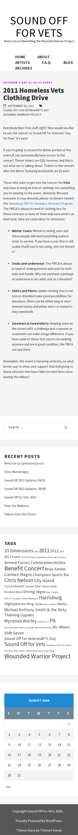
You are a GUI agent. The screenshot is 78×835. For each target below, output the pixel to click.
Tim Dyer (8, 650)
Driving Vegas (34, 591)
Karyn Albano (50, 604)
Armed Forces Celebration (28, 562)
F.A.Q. (47, 62)
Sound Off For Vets (39, 26)
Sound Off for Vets (24, 644)
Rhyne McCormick (43, 627)
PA (53, 620)
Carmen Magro (18, 574)
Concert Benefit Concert (19, 586)
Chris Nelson (18, 580)
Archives (23, 68)
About (43, 56)
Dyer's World (52, 592)
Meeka (62, 604)
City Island (44, 580)
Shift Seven (14, 633)
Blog (68, 62)
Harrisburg (50, 597)
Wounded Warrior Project (22, 114)
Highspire (12, 603)
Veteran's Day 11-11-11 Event (28, 82)
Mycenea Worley (20, 621)
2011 (44, 550)
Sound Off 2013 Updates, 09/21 (25, 480)
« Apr (7, 787)
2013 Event (12, 557)
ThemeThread (50, 830)
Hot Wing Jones (32, 604)
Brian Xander (55, 568)
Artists (22, 62)
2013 (61, 551)
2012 (54, 550)
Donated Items (13, 592)
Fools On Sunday (12, 598)
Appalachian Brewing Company (51, 557)
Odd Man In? (43, 621)
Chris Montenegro (16, 472)
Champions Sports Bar (50, 574)
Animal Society (28, 557)
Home (20, 56)
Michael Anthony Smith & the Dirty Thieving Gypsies (35, 612)
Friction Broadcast (29, 598)
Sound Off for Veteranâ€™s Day (26, 110)
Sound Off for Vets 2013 (20, 497)
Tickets (68, 645)
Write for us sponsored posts (24, 463)
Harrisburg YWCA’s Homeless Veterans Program (41, 203)
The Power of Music (55, 645)
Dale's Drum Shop (46, 586)
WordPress (54, 820)
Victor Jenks (19, 650)
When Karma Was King (43, 650)
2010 (36, 551)
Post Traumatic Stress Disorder (19, 627)
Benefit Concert (24, 568)
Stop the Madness (16, 506)
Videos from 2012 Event (20, 514)
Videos (29, 650)
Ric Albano (61, 626)
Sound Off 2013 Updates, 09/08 (25, 489)
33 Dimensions (18, 550)
